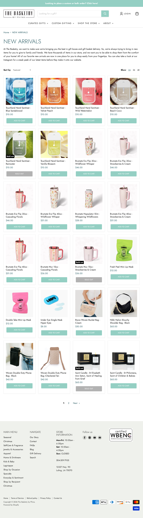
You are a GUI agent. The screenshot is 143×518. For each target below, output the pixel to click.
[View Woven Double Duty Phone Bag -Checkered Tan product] (54, 356)
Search (33, 457)
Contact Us (58, 498)
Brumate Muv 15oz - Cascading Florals (50, 268)
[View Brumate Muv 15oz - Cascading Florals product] (54, 250)
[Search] (105, 13)
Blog (32, 449)
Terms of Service (17, 498)
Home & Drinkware (12, 457)
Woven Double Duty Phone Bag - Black (18, 374)
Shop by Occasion (11, 469)
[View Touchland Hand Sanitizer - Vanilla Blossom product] (54, 144)
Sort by (7, 70)
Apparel (7, 453)
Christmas (7, 441)
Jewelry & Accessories (13, 449)
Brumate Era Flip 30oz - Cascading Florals (17, 215)
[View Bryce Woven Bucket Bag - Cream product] (89, 303)
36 (134, 70)
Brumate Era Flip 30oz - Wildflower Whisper (86, 162)
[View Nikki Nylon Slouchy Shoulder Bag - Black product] (123, 303)
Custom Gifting (62, 23)
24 (129, 70)
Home (6, 32)
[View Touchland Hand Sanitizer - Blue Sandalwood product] (19, 91)
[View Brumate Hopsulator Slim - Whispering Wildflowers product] (89, 197)
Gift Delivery (35, 453)
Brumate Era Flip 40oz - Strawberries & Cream (121, 215)
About (107, 23)
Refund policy (32, 498)
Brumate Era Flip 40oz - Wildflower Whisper (52, 215)
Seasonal (7, 437)
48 (138, 70)
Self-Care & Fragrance (13, 445)
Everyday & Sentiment (13, 477)
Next (75, 403)
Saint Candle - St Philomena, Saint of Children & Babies (123, 374)
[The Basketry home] (18, 14)
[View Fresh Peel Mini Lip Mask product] (123, 250)
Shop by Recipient (11, 481)
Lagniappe (8, 465)
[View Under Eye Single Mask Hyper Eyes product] (54, 303)
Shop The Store (88, 23)
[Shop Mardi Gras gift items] (71, 3)
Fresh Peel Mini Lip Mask (121, 266)
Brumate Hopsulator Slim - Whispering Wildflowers (87, 215)
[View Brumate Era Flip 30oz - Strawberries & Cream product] (123, 144)
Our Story (34, 437)
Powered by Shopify (11, 505)
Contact (33, 441)
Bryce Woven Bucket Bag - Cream (87, 321)
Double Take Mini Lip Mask (18, 320)
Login (127, 13)
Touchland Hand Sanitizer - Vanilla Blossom (53, 162)
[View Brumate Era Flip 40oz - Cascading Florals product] (19, 250)
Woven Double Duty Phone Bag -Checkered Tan (53, 374)
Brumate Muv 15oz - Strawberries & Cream (85, 268)
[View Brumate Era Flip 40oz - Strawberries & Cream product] (123, 197)
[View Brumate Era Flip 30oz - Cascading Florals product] (19, 197)
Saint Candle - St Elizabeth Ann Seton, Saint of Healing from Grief (88, 375)
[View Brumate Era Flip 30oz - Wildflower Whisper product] (89, 144)
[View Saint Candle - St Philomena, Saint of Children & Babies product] (123, 356)
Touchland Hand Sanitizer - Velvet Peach (53, 109)
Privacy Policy (45, 498)
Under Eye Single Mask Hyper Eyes (51, 321)
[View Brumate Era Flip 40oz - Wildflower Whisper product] (54, 197)
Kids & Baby (8, 461)
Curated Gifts (37, 23)
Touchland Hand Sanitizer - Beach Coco (122, 109)
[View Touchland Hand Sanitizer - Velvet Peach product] (54, 91)
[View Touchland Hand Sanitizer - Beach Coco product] (123, 91)
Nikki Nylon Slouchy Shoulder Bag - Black (120, 321)
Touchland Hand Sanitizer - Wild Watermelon (87, 109)
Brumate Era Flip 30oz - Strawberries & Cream (121, 162)
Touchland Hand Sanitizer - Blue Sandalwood (18, 109)
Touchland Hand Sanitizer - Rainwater (18, 162)
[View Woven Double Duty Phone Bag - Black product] (19, 356)
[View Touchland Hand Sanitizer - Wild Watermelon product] (89, 91)
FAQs (32, 445)
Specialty (7, 473)
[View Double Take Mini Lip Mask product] (19, 303)
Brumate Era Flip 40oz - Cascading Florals (17, 268)
